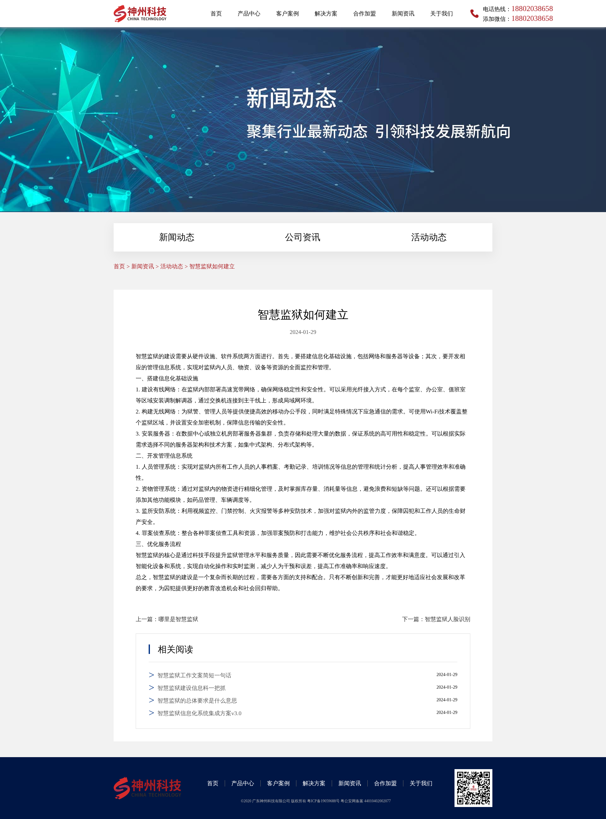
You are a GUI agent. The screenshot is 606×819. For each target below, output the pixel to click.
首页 (216, 13)
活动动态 (429, 237)
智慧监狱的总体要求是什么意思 (197, 700)
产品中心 (249, 13)
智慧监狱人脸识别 (447, 619)
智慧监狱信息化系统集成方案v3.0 (199, 713)
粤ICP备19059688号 (324, 801)
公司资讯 (302, 237)
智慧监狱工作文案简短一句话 (194, 675)
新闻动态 (176, 237)
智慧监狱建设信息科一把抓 (191, 688)
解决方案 (326, 13)
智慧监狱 (147, 356)
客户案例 (287, 13)
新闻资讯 (403, 13)
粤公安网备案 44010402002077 (366, 801)
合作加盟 (364, 13)
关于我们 (441, 13)
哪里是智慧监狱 (178, 619)
